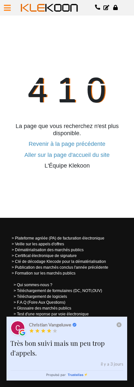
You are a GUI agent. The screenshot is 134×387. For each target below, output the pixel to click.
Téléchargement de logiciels (42, 296)
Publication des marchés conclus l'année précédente (61, 267)
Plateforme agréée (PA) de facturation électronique (59, 238)
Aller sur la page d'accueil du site (67, 155)
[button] (7, 8)
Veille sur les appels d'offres (39, 244)
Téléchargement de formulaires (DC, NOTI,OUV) (59, 290)
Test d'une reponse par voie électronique (53, 314)
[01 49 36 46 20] (97, 8)
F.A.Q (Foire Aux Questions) (41, 302)
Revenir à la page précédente (67, 144)
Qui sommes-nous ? (34, 285)
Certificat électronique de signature (46, 255)
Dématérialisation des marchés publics (49, 250)
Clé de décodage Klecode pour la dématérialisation (60, 261)
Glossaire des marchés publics (44, 308)
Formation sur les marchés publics (45, 273)
